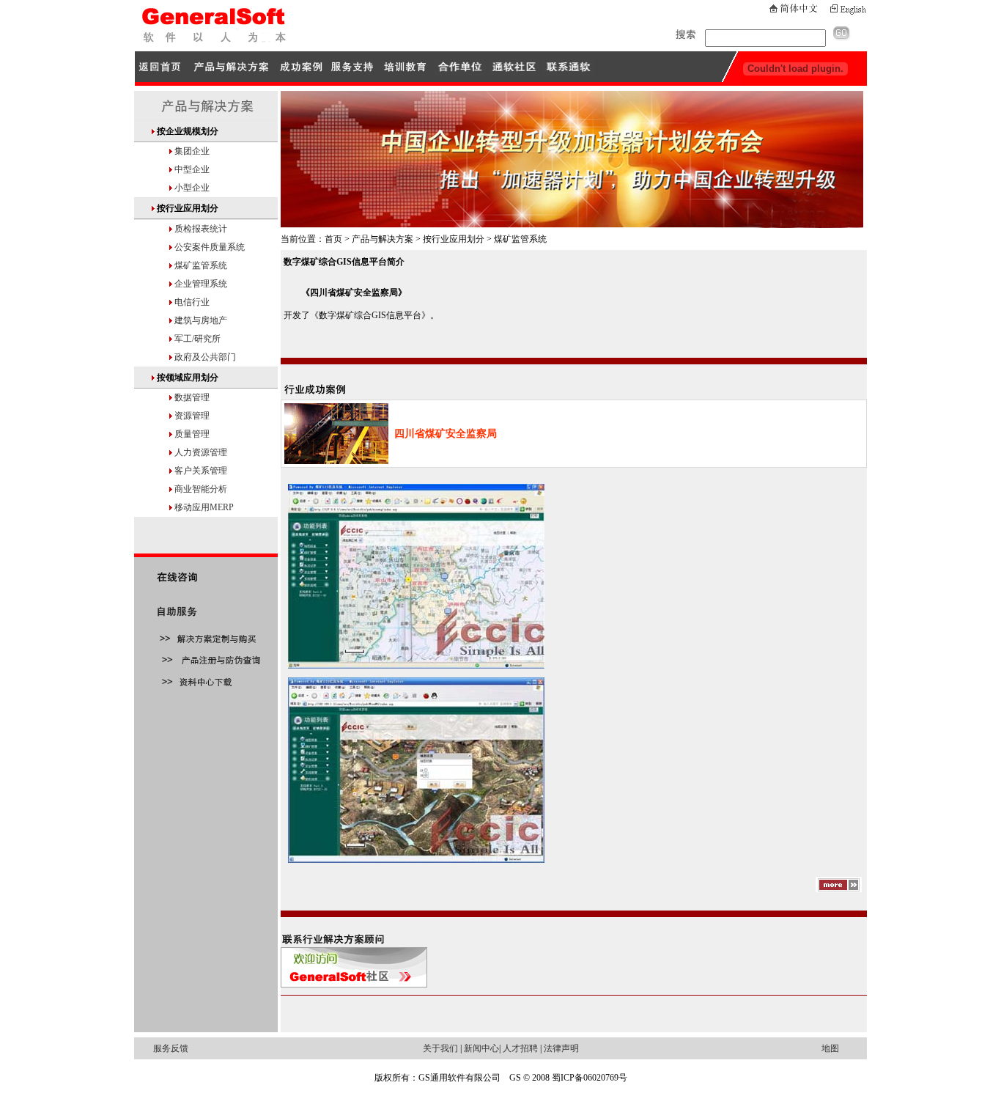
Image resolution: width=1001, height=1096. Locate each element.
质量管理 (192, 434)
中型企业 (192, 169)
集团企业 (192, 151)
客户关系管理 (200, 471)
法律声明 (561, 1048)
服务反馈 (170, 1048)
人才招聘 (520, 1048)
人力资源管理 (200, 452)
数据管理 (192, 397)
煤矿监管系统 (200, 265)
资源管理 (192, 416)
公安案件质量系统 (209, 247)
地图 (830, 1048)
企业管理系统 (200, 284)
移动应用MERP (204, 507)
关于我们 (440, 1048)
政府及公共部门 (205, 357)
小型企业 (192, 188)
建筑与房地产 (200, 320)
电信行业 (192, 302)
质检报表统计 (200, 229)
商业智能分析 (200, 489)
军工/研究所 (197, 339)
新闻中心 (481, 1048)
